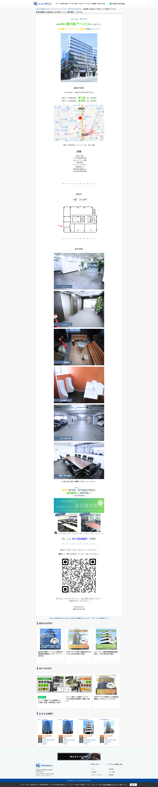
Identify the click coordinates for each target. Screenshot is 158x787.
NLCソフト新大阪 (42, 719)
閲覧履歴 (111, 775)
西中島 (54, 740)
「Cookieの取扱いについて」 (109, 784)
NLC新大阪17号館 (84, 719)
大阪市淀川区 (49, 740)
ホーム (58, 3)
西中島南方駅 (87, 742)
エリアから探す (73, 3)
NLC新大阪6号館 (104, 719)
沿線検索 (111, 769)
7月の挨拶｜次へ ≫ (103, 618)
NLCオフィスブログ (84, 3)
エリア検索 (112, 772)
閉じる (133, 784)
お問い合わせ (101, 3)
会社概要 (93, 3)
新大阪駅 (45, 742)
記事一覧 (94, 618)
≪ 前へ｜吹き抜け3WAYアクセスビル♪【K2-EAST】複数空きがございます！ (70, 618)
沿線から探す (64, 3)
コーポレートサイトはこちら (43, 775)
